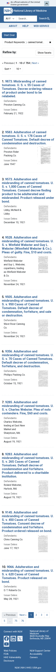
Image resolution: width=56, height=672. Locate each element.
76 (22, 620)
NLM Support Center (40, 650)
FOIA (6, 654)
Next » (35, 63)
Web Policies (10, 650)
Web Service (41, 26)
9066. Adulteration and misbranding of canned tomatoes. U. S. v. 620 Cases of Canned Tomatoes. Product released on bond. (28, 574)
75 (15, 620)
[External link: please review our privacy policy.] (6, 638)
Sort (7, 68)
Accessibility (36, 654)
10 (19, 68)
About (13, 26)
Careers (34, 657)
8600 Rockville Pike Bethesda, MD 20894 (40, 637)
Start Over (9, 35)
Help (25, 26)
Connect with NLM (13, 631)
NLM (17, 667)
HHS (28, 667)
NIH (23, 667)
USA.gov (37, 667)
